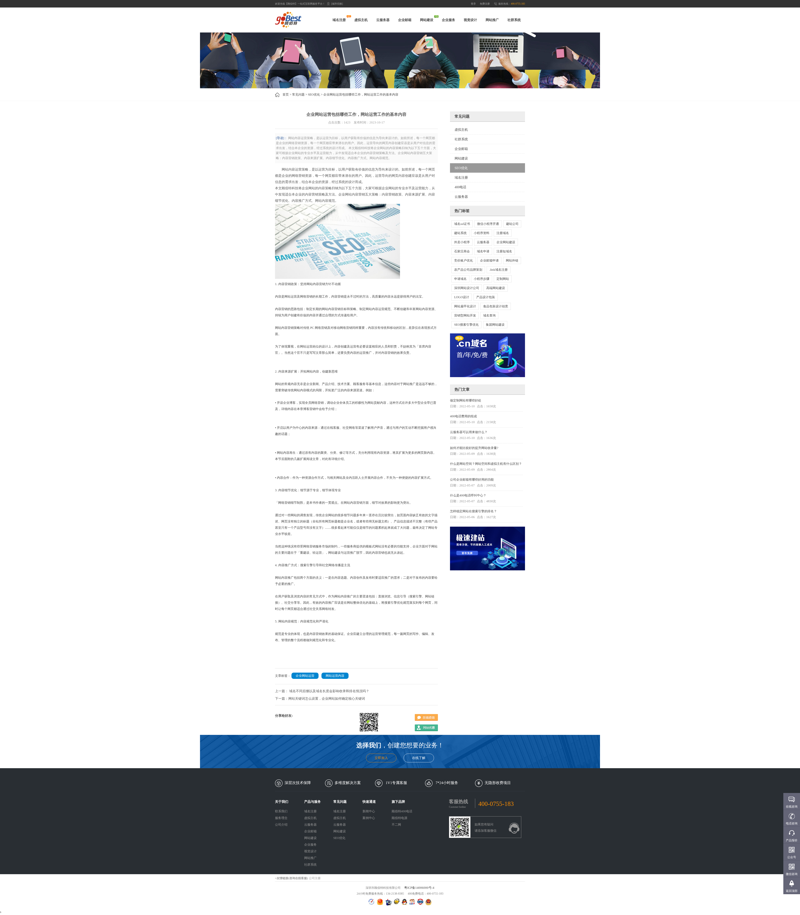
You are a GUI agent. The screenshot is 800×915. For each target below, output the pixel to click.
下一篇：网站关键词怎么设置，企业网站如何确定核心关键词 (320, 698)
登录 (473, 3)
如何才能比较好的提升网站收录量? (474, 448)
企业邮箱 (404, 20)
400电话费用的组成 (463, 416)
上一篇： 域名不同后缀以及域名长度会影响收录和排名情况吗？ (322, 691)
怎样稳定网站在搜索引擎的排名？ (473, 511)
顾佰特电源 (399, 818)
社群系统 (514, 20)
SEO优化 (314, 94)
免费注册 (485, 3)
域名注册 (339, 20)
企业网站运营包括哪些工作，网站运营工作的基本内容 (360, 94)
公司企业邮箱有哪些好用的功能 (472, 479)
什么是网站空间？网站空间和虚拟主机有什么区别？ (486, 463)
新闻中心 (368, 811)
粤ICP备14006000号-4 (419, 887)
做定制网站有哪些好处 (465, 400)
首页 (285, 94)
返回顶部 (792, 891)
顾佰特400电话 (402, 811)
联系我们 (281, 811)
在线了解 (418, 758)
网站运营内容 (335, 675)
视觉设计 (470, 20)
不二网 (396, 824)
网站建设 (426, 20)
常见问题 (298, 94)
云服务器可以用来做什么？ (469, 432)
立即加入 (381, 758)
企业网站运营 (305, 675)
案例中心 (368, 818)
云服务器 (383, 20)
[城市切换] (337, 3)
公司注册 (315, 878)
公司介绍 (281, 824)
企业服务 (448, 20)
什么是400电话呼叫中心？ (468, 495)
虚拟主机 (361, 20)
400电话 (460, 187)
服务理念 (281, 818)
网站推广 (492, 20)
